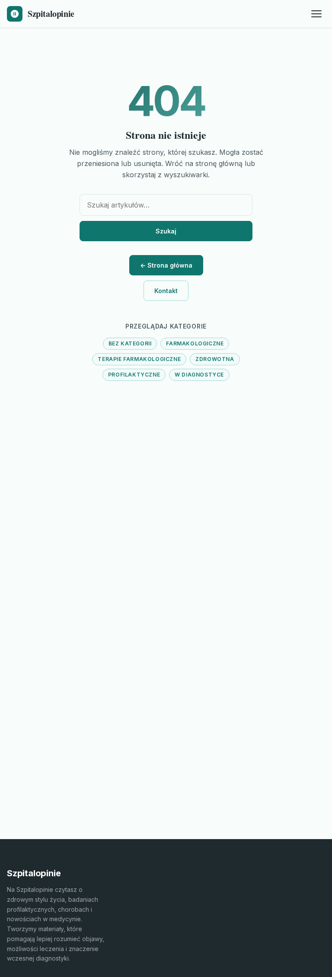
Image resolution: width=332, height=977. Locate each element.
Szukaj (166, 231)
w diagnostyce (199, 374)
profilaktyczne (134, 374)
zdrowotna (214, 359)
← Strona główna (166, 265)
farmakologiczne (194, 343)
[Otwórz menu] (316, 13)
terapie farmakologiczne (139, 359)
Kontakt (166, 290)
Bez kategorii (130, 343)
